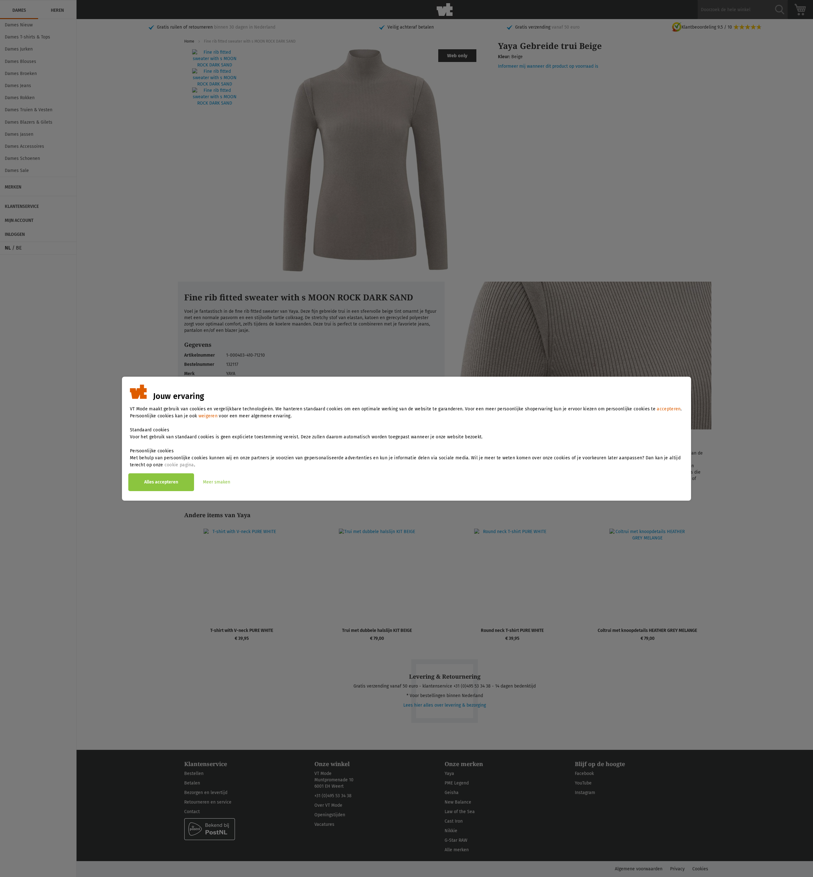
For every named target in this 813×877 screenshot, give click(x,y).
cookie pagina (179, 465)
